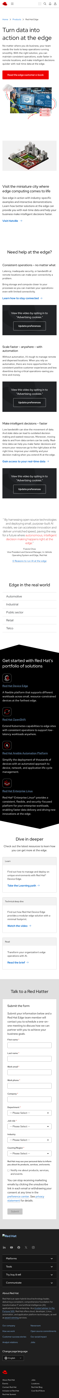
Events (5, 1383)
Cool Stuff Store (38, 1391)
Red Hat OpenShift (14, 719)
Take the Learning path (21, 885)
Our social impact (39, 1336)
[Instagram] (33, 1248)
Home (5, 19)
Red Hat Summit (9, 1394)
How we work (8, 1331)
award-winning (12, 1317)
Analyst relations (10, 1342)
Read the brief (16, 962)
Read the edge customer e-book (25, 74)
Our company (8, 1325)
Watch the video (17, 926)
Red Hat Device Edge (15, 686)
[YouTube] (11, 1248)
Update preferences (29, 326)
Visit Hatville (10, 221)
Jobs (33, 1342)
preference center (18, 1196)
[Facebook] (19, 1248)
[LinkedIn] (4, 1248)
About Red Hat (8, 1380)
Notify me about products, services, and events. (30, 1172)
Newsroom (36, 1325)
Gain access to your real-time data (23, 461)
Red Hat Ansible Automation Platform (25, 753)
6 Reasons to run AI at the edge (30, 561)
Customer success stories (14, 1336)
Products (16, 19)
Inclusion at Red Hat (10, 1391)
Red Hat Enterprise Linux (17, 791)
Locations (35, 1383)
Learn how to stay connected (20, 298)
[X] (26, 1248)
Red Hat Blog (36, 1387)
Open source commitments (43, 1331)
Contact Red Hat (9, 1387)
